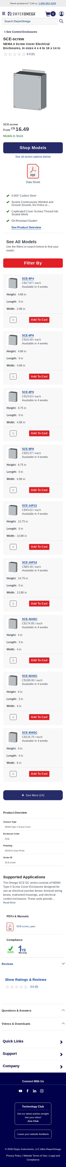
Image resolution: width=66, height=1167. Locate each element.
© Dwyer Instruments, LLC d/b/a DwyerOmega (33, 1149)
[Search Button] (61, 21)
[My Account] (61, 13)
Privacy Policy (13, 1155)
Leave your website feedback (33, 1134)
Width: (11, 308)
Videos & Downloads (16, 1023)
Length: (12, 301)
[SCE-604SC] (13, 680)
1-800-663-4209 (47, 3)
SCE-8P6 (28, 392)
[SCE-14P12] (13, 509)
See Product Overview (26, 227)
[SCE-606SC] (13, 737)
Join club (33, 1121)
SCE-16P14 (29, 562)
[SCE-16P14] (13, 566)
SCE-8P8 (28, 448)
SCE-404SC (30, 619)
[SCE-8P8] (13, 453)
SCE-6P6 (28, 335)
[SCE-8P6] (13, 396)
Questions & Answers (16, 1010)
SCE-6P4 (28, 278)
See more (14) (34, 795)
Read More (9, 902)
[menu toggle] (4, 13)
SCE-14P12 (29, 505)
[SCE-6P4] (13, 282)
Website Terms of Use (35, 1155)
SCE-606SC (30, 732)
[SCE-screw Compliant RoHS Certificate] (11, 949)
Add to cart (39, 319)
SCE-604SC (30, 675)
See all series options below (33, 156)
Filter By (33, 263)
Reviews (7, 964)
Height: (11, 294)
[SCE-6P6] (13, 339)
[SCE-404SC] (13, 623)
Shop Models (33, 147)
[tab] (33, 922)
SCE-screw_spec (26, 926)
